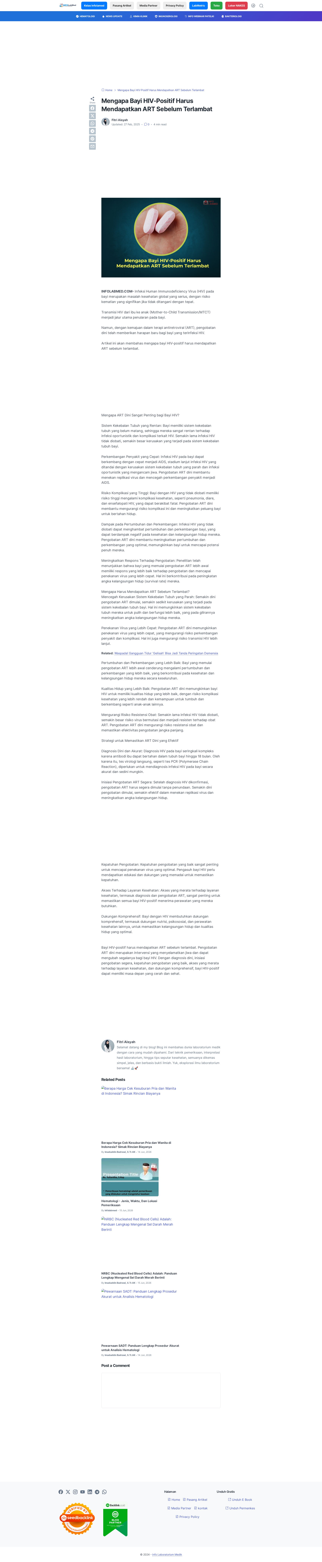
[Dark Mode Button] (253, 5)
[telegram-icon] (97, 1492)
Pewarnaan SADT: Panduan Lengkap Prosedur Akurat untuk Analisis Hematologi (140, 1348)
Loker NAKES (236, 5)
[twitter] (92, 115)
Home (175, 1499)
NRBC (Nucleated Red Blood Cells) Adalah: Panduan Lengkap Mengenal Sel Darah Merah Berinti (139, 1275)
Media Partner (148, 5)
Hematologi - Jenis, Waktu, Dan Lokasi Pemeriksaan (129, 1203)
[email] (92, 146)
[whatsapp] (92, 123)
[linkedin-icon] (90, 1492)
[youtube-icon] (82, 1492)
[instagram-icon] (75, 1492)
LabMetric (198, 5)
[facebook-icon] (61, 1492)
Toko (216, 5)
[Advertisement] (161, 55)
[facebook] (92, 108)
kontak (202, 1508)
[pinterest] (92, 138)
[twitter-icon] (68, 1492)
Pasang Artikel (122, 5)
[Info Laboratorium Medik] (68, 5)
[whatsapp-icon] (104, 1492)
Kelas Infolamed (94, 5)
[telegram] (92, 131)
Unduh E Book (241, 1499)
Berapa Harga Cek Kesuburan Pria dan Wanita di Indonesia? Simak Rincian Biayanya (136, 1145)
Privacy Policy (175, 5)
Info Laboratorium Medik (167, 1554)
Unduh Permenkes (241, 1508)
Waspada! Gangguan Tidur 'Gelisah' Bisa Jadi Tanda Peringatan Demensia (166, 653)
